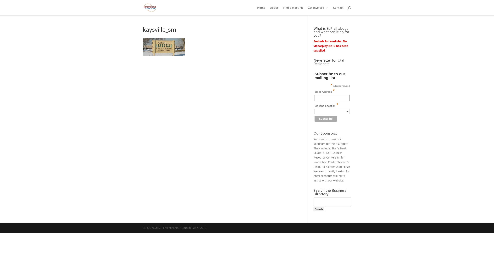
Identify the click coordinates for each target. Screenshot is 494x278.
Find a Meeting (293, 7)
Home (261, 7)
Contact (338, 7)
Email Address (325, 91)
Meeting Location (326, 105)
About (274, 7)
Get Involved (316, 7)
